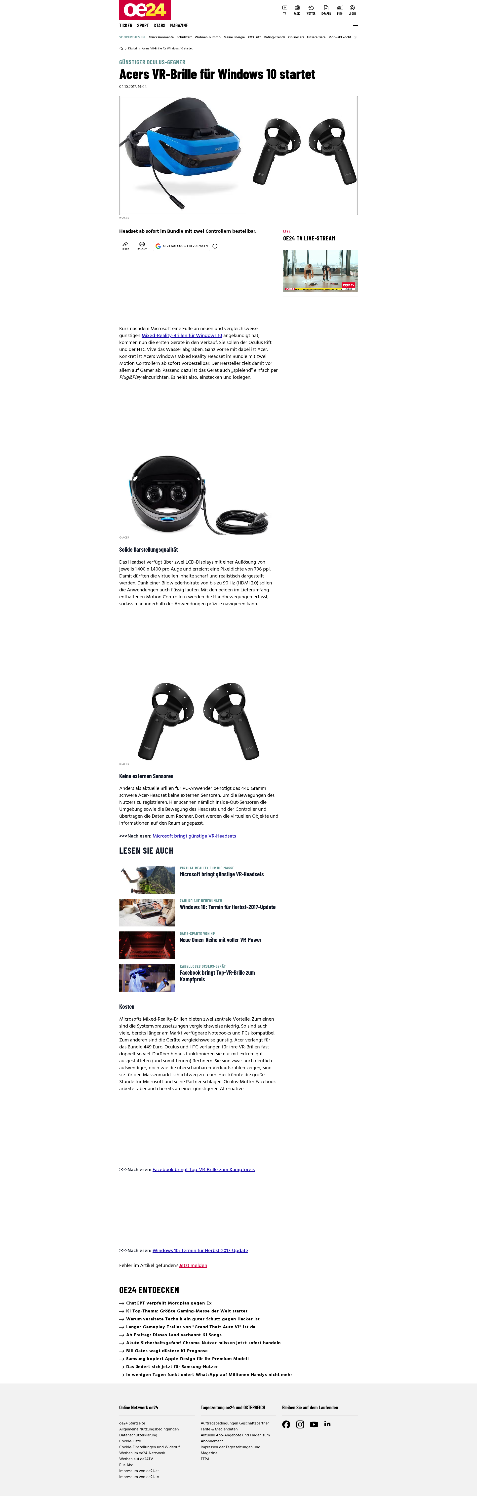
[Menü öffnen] (355, 26)
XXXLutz (254, 37)
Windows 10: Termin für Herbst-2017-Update (200, 1251)
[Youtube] (314, 1424)
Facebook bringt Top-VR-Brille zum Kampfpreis (204, 1170)
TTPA (205, 1459)
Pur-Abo (126, 1465)
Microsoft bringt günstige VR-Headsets (194, 836)
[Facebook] (286, 1424)
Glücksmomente (161, 37)
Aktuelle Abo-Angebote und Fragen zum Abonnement (235, 1438)
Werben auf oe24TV (136, 1459)
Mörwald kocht (339, 37)
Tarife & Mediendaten (219, 1429)
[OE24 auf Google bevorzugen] (215, 246)
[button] (291, 284)
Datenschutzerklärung (138, 1435)
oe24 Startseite (132, 1423)
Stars (159, 25)
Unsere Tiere (316, 37)
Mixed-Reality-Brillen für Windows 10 (182, 336)
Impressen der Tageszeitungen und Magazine (230, 1450)
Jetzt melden (193, 1265)
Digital (132, 49)
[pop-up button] (342, 284)
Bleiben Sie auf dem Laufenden (310, 1407)
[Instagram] (300, 1424)
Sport (143, 25)
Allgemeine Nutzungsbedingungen (149, 1429)
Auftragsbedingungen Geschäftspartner (235, 1423)
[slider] (307, 284)
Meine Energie (234, 37)
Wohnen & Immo (208, 37)
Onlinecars (296, 37)
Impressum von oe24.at (139, 1471)
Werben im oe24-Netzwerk (142, 1453)
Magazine (179, 25)
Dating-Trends (274, 37)
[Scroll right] (355, 37)
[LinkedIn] (328, 1424)
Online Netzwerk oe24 (138, 1407)
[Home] (121, 49)
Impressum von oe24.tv (139, 1477)
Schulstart (184, 37)
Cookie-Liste (130, 1441)
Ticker (125, 25)
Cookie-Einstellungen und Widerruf (149, 1447)
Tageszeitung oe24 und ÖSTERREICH (233, 1407)
